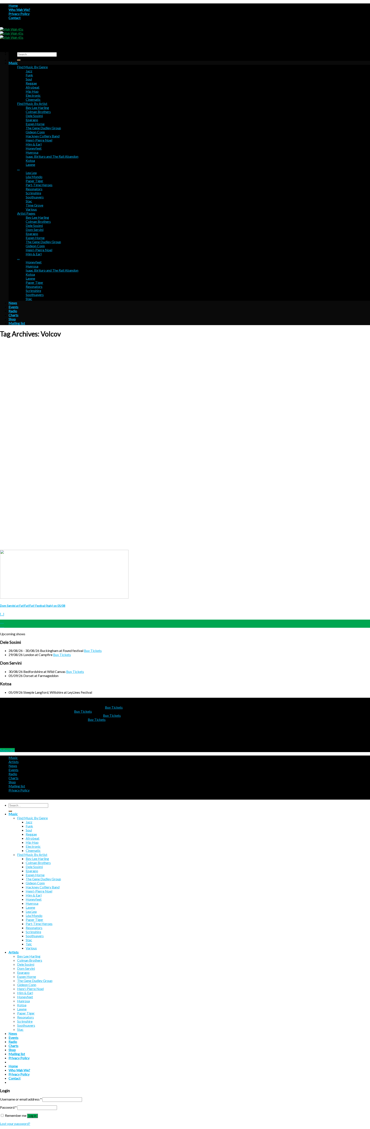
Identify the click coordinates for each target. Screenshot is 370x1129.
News (13, 303)
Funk (29, 75)
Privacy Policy (19, 14)
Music (13, 63)
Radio (13, 311)
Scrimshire (33, 193)
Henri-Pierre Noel (39, 140)
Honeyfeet (34, 148)
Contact (15, 18)
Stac (29, 201)
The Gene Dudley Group (43, 128)
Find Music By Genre (32, 67)
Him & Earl (34, 144)
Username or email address (21, 1099)
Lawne (30, 164)
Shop (12, 319)
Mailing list (17, 323)
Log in (32, 1115)
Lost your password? (15, 1124)
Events (13, 307)
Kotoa (30, 160)
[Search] (19, 60)
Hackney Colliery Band (43, 136)
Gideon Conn (35, 132)
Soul (29, 79)
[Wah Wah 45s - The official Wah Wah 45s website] (11, 33)
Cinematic (33, 99)
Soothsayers (35, 197)
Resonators (34, 189)
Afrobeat (32, 87)
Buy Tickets (93, 651)
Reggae (31, 83)
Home (13, 5)
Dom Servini (34, 230)
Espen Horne (35, 124)
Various (31, 209)
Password (8, 1107)
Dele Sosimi (34, 116)
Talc (29, 944)
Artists (14, 762)
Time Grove (34, 205)
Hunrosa (32, 152)
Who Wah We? (19, 9)
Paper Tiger (34, 181)
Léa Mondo (34, 177)
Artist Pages (26, 213)
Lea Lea (31, 173)
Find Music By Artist (32, 103)
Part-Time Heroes (39, 185)
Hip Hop (32, 91)
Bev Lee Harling (37, 108)
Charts (13, 315)
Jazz (29, 71)
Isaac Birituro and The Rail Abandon (52, 156)
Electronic (33, 95)
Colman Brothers (38, 112)
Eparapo (32, 120)
